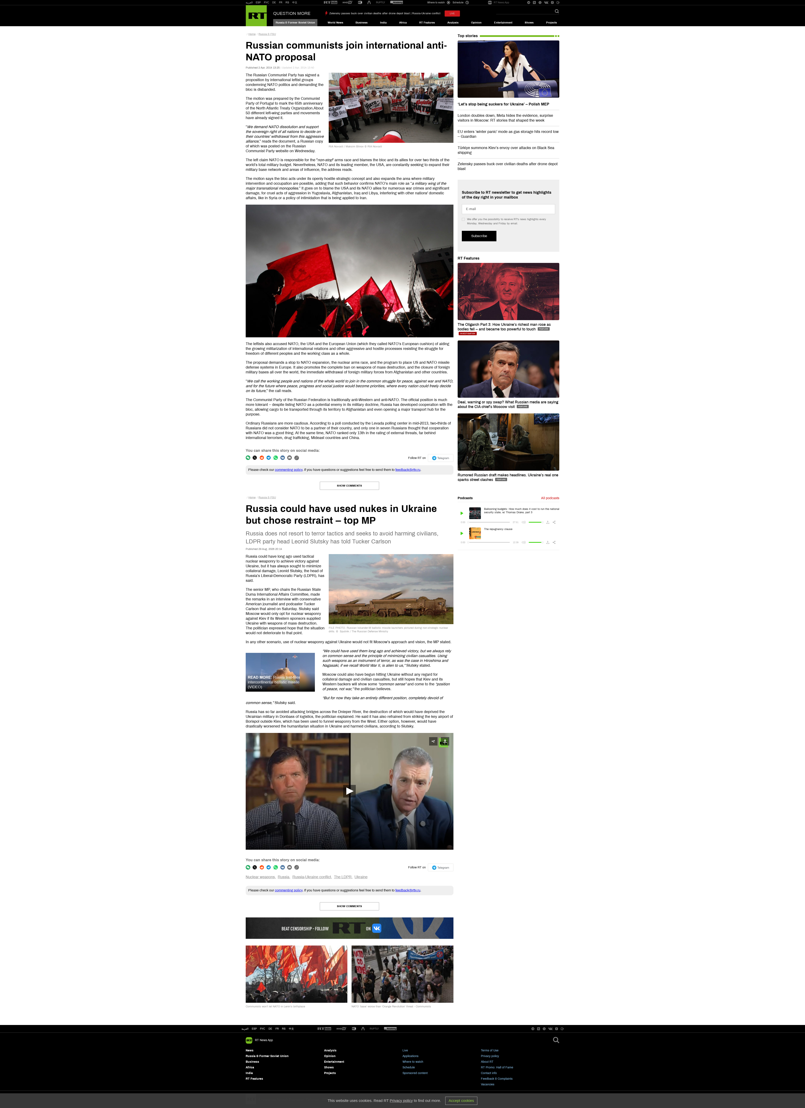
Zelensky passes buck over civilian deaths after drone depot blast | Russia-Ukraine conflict (384, 13)
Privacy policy (490, 1056)
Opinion (476, 22)
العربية (249, 2)
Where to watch (412, 1061)
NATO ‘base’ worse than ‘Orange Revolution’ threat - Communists (391, 1006)
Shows (529, 22)
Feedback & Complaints (497, 1078)
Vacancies (487, 1084)
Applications (410, 1056)
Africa (403, 22)
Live (405, 1050)
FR (280, 2)
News (249, 1050)
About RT (487, 1061)
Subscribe (479, 236)
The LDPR (343, 877)
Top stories (468, 36)
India (383, 22)
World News (335, 22)
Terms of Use (490, 1050)
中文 (294, 2)
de (270, 1028)
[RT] (331, 2)
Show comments (349, 485)
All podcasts (550, 498)
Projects (551, 22)
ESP (258, 2)
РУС (266, 2)
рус (262, 1028)
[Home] (256, 15)
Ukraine (360, 877)
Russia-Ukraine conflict (311, 877)
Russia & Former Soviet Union (295, 22)
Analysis (452, 22)
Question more (291, 13)
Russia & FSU (267, 34)
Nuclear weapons (260, 877)
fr (277, 1028)
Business (361, 22)
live (452, 13)
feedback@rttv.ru (407, 470)
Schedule (408, 1067)
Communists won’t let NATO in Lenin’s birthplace (275, 1006)
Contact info (489, 1073)
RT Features (427, 22)
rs (284, 1028)
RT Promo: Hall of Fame (497, 1067)
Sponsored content (415, 1073)
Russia (283, 877)
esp (254, 1028)
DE (274, 2)
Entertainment (503, 22)
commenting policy (289, 470)
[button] (349, 791)
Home (252, 34)
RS (287, 2)
